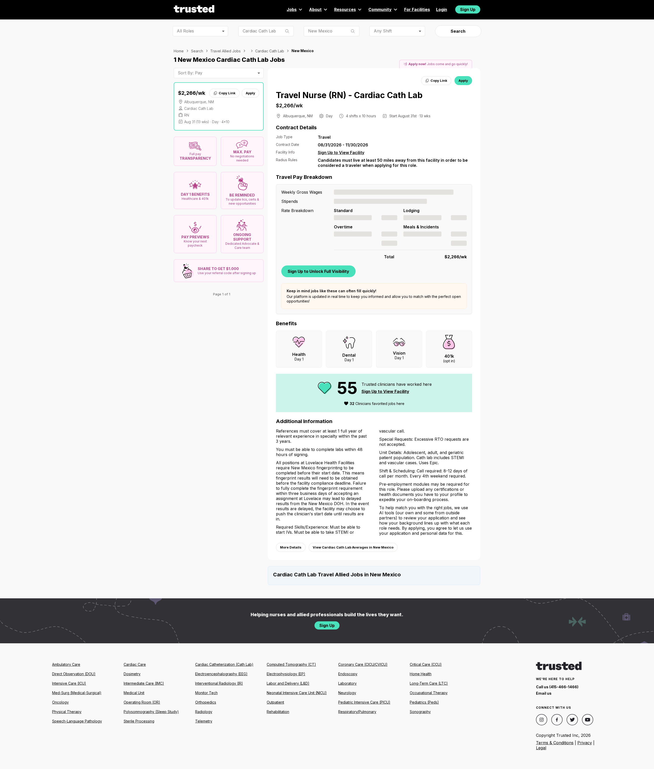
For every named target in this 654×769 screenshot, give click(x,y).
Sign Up (467, 9)
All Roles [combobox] (185, 30)
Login (441, 9)
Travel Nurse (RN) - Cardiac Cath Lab (349, 95)
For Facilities (417, 9)
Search (458, 31)
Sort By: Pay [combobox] (190, 72)
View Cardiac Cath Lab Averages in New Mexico (353, 547)
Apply (250, 93)
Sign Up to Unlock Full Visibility (318, 271)
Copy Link (227, 93)
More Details (290, 547)
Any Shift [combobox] (383, 30)
